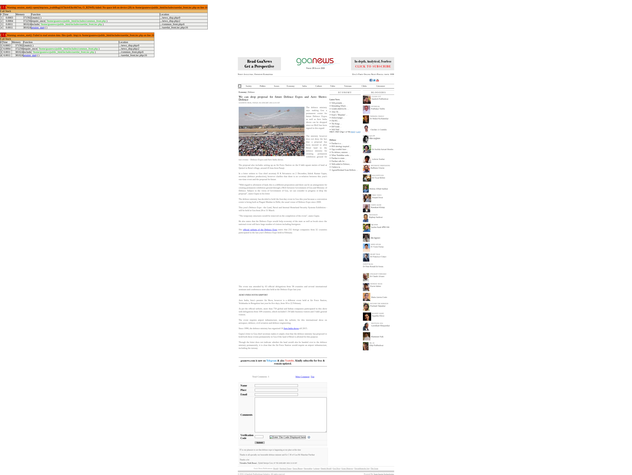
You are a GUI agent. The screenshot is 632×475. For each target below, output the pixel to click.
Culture (318, 86)
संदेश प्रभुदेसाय (374, 138)
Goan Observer (347, 468)
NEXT (353, 132)
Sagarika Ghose (378, 315)
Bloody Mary (378, 313)
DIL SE (371, 343)
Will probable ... (337, 103)
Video (332, 86)
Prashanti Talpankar (377, 305)
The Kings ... (336, 124)
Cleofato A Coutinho (378, 129)
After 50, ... (336, 112)
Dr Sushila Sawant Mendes (382, 149)
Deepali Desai (377, 197)
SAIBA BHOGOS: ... (340, 109)
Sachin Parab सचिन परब (380, 227)
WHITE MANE (376, 205)
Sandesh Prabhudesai (380, 98)
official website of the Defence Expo (260, 229)
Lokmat (316, 468)
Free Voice (377, 195)
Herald (275, 468)
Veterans (348, 86)
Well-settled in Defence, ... (341, 164)
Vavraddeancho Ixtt (361, 468)
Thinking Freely (377, 116)
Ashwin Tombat (378, 159)
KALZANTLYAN (378, 175)
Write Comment (302, 376)
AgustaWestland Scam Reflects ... (344, 170)
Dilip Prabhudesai (376, 345)
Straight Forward (378, 274)
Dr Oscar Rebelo (378, 177)
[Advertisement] (283, 260)
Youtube (289, 360)
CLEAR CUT (376, 96)
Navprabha (308, 468)
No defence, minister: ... (340, 152)
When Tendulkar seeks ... (341, 155)
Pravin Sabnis (375, 286)
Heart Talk (375, 254)
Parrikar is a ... (337, 143)
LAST (358, 132)
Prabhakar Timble (378, 108)
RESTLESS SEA (377, 323)
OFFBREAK (375, 106)
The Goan (374, 468)
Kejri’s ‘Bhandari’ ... (339, 115)
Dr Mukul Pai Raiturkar (379, 118)
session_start (37, 27)
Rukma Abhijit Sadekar (379, 188)
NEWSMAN (373, 215)
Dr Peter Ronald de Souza (373, 266)
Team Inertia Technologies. (384, 474)
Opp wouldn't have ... (339, 149)
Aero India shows (291, 328)
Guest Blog (368, 264)
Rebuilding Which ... (339, 106)
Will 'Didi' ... (336, 129)
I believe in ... (336, 167)
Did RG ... (335, 121)
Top (312, 376)
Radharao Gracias (377, 167)
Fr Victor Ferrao (377, 246)
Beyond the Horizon (379, 303)
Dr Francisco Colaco (378, 256)
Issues (276, 86)
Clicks (364, 86)
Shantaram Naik (377, 336)
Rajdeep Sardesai (375, 217)
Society (249, 86)
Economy (291, 86)
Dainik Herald (326, 468)
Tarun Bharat (298, 468)
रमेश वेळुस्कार (375, 238)
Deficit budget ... (337, 118)
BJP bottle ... (336, 127)
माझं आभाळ (374, 225)
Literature (380, 86)
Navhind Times (285, 468)
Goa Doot (336, 468)
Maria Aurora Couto (379, 297)
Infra (304, 86)
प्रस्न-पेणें (372, 136)
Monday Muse (376, 284)
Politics (263, 86)
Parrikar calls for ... (338, 161)
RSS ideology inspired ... (341, 146)
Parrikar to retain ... (338, 158)
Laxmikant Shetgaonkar (380, 325)
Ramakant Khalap (378, 207)
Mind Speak (376, 244)
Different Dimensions (380, 165)
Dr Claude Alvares (377, 276)
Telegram (271, 360)
